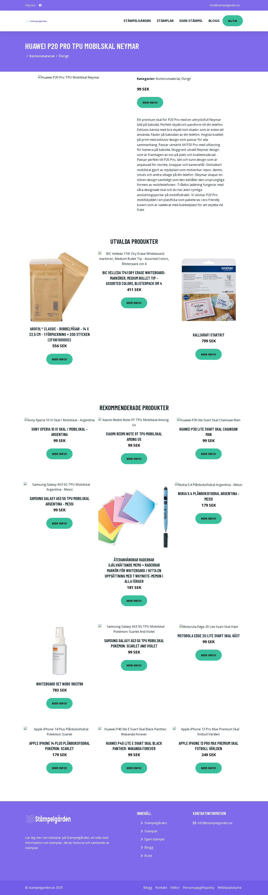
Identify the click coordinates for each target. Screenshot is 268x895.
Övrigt (64, 56)
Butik (232, 21)
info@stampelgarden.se (225, 5)
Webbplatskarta (229, 887)
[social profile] (40, 5)
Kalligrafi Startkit (208, 334)
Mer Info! (150, 102)
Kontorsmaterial (42, 56)
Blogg (214, 21)
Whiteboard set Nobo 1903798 (59, 683)
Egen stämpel (191, 21)
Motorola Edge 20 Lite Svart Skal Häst (209, 635)
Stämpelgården (137, 21)
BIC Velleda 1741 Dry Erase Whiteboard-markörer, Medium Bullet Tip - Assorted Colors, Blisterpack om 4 (134, 278)
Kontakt (161, 887)
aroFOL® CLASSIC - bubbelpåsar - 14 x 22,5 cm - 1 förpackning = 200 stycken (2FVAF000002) (59, 334)
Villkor (175, 887)
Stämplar (165, 21)
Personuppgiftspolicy (198, 887)
